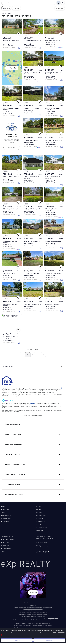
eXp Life (38, 506)
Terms (54, 632)
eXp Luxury (39, 524)
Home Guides (5, 521)
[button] (33, 366)
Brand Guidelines (6, 548)
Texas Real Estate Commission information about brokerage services (33, 614)
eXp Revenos (39, 518)
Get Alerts (60, 8)
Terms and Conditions (7, 536)
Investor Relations (6, 515)
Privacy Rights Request (7, 539)
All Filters (7, 8)
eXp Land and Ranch (41, 527)
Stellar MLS (33, 403)
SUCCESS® (39, 512)
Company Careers (6, 518)
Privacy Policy (5, 542)
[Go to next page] (43, 354)
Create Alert (11, 148)
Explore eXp (4, 506)
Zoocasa (38, 509)
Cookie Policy (5, 545)
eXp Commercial (40, 521)
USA (28, 349)
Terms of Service (46, 607)
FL (32, 349)
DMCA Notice (33, 605)
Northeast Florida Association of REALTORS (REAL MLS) (46, 388)
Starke (37, 349)
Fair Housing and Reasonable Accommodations (33, 609)
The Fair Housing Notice (53, 618)
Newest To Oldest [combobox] (17, 8)
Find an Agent (5, 509)
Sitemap (3, 551)
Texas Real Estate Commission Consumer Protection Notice (33, 616)
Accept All (17, 640)
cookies (6, 630)
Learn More (53, 619)
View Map (13, 68)
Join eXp (3, 512)
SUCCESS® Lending (41, 515)
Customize (49, 640)
